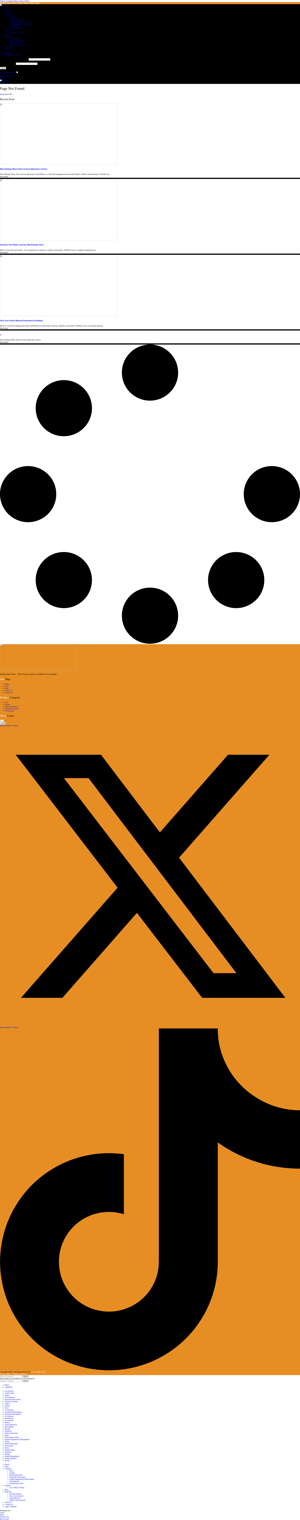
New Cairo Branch (16, 41)
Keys (11, 15)
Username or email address (14, 59)
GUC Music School (16, 32)
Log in (3, 68)
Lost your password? (7, 72)
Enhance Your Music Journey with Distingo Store (22, 245)
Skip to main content (21, 1)
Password (7, 64)
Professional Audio (16, 28)
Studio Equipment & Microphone (21, 24)
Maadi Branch (14, 43)
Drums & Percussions (17, 22)
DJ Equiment (14, 26)
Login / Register (11, 1506)
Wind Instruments (15, 20)
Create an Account (12, 55)
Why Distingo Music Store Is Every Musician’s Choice (23, 169)
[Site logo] (4, 5)
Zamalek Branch (15, 39)
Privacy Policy (5, 1374)
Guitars (12, 18)
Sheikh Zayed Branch (17, 45)
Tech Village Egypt (38, 1372)
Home (2, 94)
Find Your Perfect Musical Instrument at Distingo (21, 321)
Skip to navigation (7, 1)
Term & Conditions (19, 1374)
